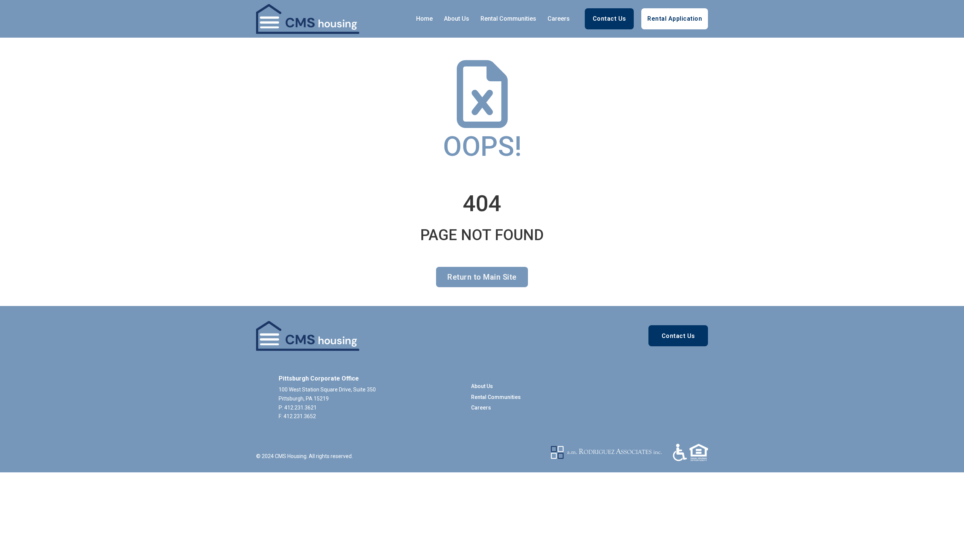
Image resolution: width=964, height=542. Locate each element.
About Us (456, 18)
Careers (559, 18)
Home (424, 18)
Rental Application (674, 18)
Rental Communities (508, 18)
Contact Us (609, 18)
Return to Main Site (482, 277)
